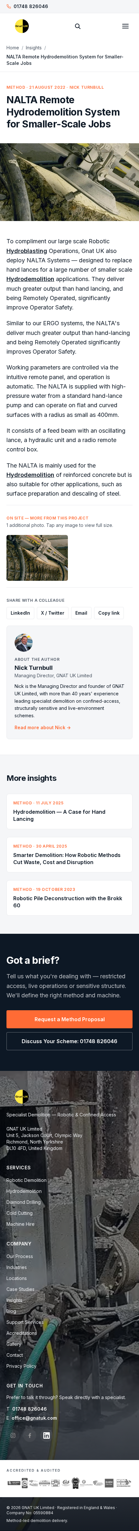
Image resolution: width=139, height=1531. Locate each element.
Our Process (19, 1256)
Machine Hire (20, 1224)
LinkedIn (20, 613)
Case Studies (20, 1289)
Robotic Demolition (26, 1180)
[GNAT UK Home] (21, 26)
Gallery (13, 1344)
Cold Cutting (19, 1213)
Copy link (109, 613)
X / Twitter (52, 613)
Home (12, 47)
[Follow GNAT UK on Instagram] (12, 1435)
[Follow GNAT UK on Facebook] (29, 1435)
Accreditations (21, 1333)
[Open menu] (125, 26)
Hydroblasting (26, 250)
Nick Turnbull (34, 667)
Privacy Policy (21, 1366)
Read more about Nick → (43, 727)
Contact (14, 1355)
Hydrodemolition (30, 279)
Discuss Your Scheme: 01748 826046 (69, 1041)
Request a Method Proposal (70, 1019)
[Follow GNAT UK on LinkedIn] (46, 1435)
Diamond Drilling (23, 1202)
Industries (16, 1267)
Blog (11, 1311)
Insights (34, 47)
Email (81, 613)
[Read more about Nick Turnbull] (69, 643)
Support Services (25, 1322)
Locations (16, 1278)
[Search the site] (77, 26)
